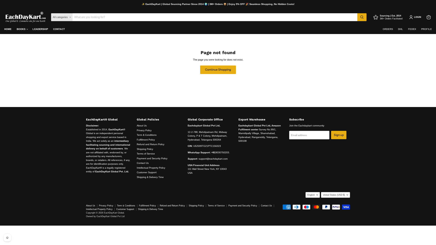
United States (334, 195)
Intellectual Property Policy (151, 167)
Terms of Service (146, 153)
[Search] (362, 17)
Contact (59, 29)
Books (21, 29)
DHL (400, 29)
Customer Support (147, 172)
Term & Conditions (147, 135)
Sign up (339, 135)
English (311, 195)
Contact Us (143, 163)
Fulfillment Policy (146, 139)
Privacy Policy (144, 130)
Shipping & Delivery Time (150, 177)
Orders (388, 29)
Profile (426, 29)
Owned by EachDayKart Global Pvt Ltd (105, 216)
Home (8, 29)
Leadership (40, 29)
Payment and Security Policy (152, 158)
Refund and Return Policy (150, 144)
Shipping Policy (145, 149)
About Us (142, 125)
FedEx (412, 29)
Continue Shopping (218, 69)
